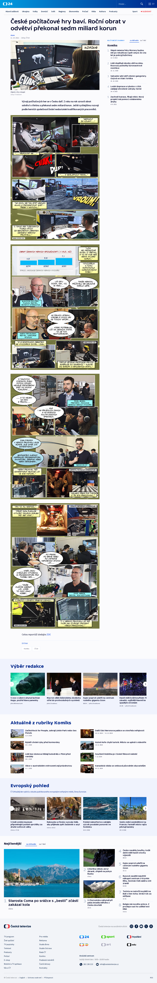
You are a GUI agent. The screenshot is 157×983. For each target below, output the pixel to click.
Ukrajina (25, 11)
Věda (94, 11)
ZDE (48, 634)
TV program (9, 936)
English (22, 978)
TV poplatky (9, 944)
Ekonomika (74, 11)
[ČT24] (7, 3)
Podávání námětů (46, 960)
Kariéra (42, 956)
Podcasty (113, 11)
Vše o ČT (7, 968)
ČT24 (36, 649)
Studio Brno (44, 944)
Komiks (26, 649)
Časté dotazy (44, 964)
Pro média (43, 936)
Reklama (43, 940)
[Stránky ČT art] (106, 944)
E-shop (7, 960)
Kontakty (43, 968)
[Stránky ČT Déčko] (83, 944)
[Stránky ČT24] (84, 936)
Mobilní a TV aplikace (13, 964)
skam (13, 35)
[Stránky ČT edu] (131, 944)
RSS (151, 978)
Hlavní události (12, 11)
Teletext (7, 948)
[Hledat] (142, 4)
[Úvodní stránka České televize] (17, 926)
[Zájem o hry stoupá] (55, 65)
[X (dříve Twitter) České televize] (146, 926)
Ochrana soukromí (34, 978)
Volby (35, 11)
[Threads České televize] (151, 926)
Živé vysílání (9, 940)
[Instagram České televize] (131, 926)
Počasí (85, 11)
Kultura (102, 11)
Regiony (62, 11)
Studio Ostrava (45, 948)
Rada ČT (42, 952)
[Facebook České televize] (136, 926)
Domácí (44, 11)
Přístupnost (48, 978)
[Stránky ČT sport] (108, 936)
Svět (53, 11)
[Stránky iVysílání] (134, 936)
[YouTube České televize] (141, 926)
